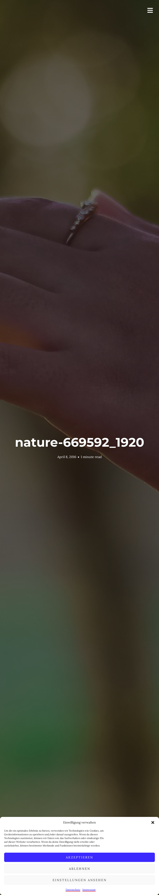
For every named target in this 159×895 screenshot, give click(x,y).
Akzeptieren (79, 857)
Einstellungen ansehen (80, 880)
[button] (153, 822)
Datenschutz (73, 889)
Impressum (89, 889)
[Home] (31, 21)
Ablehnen (79, 869)
